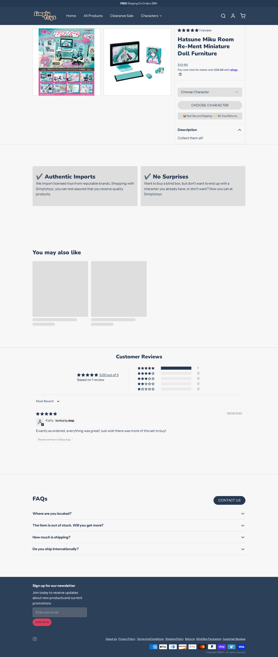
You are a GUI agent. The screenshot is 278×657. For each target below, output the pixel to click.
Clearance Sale (121, 16)
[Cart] (241, 15)
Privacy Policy (126, 638)
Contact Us (229, 500)
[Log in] (231, 15)
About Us (111, 638)
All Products (93, 16)
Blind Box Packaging (208, 638)
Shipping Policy (174, 638)
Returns (190, 638)
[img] (46, 414)
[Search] (222, 15)
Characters (149, 16)
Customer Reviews (234, 638)
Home (71, 16)
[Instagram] (35, 639)
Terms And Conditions (150, 638)
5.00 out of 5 (109, 375)
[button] (188, 30)
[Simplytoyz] (46, 16)
